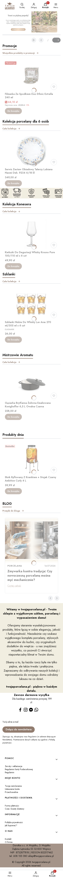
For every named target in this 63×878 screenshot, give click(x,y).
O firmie (8, 842)
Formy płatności (12, 805)
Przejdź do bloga (11, 510)
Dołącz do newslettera (18, 729)
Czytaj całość (14, 586)
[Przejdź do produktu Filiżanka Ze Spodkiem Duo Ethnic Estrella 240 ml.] (31, 75)
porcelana (14, 565)
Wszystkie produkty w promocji (18, 53)
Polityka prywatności (14, 822)
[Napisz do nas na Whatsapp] (36, 710)
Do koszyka (13, 111)
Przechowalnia (11, 792)
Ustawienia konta (12, 789)
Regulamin (9, 772)
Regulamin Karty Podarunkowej (19, 769)
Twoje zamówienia (13, 786)
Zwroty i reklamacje (13, 766)
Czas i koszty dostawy (14, 808)
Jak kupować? (11, 825)
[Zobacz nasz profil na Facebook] (20, 710)
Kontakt (8, 839)
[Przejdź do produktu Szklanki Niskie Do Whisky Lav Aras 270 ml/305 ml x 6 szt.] (31, 303)
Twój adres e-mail (10, 721)
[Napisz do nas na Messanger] (31, 710)
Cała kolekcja (9, 128)
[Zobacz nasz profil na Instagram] (26, 710)
